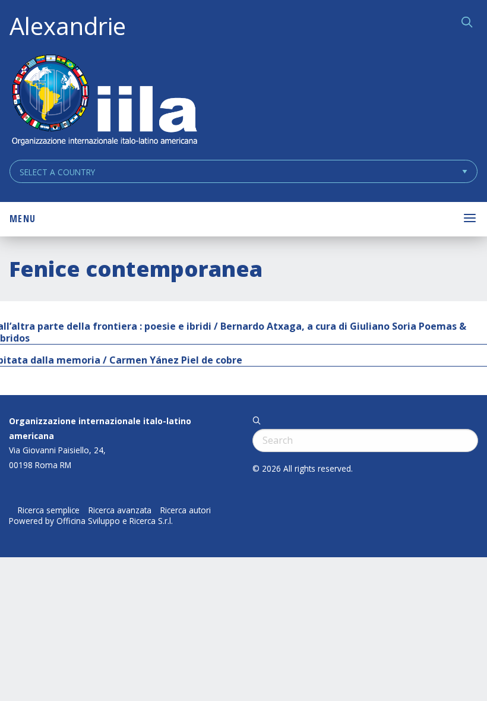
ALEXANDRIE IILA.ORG (104, 101)
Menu (23, 218)
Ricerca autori (185, 510)
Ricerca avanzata (119, 510)
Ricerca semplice (49, 510)
